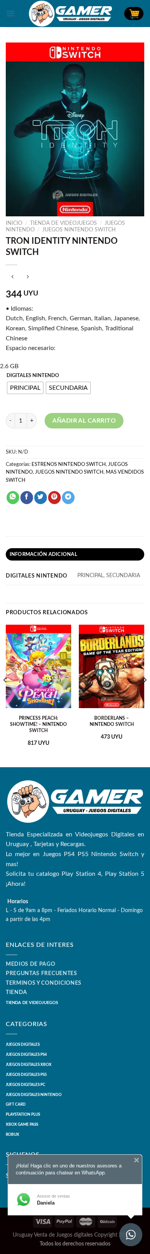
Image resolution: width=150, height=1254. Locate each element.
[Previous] (5, 695)
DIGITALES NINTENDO (33, 375)
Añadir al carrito (84, 421)
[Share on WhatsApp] (13, 497)
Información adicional (43, 554)
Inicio (14, 223)
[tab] (75, 554)
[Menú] (10, 13)
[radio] (25, 388)
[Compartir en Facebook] (26, 497)
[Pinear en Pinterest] (54, 497)
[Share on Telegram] (68, 497)
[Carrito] (133, 13)
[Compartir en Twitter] (40, 497)
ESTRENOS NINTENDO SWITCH (69, 464)
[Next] (144, 695)
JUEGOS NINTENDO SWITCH (79, 230)
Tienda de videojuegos (63, 223)
